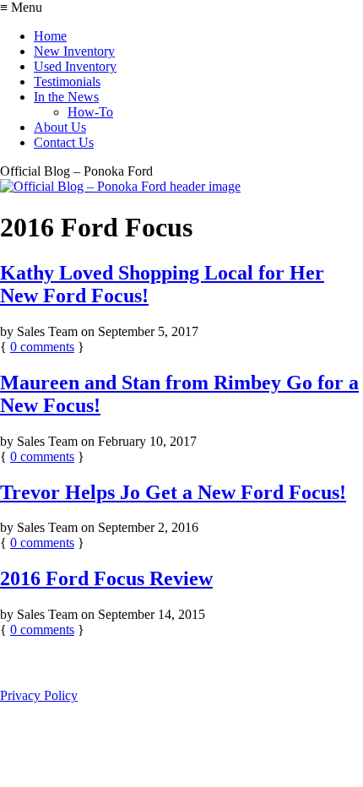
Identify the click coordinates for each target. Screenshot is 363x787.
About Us (60, 127)
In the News (66, 97)
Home (50, 36)
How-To (90, 112)
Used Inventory (75, 66)
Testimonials (67, 81)
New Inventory (74, 51)
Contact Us (64, 142)
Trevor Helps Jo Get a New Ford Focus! (173, 492)
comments (42, 346)
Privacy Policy (39, 695)
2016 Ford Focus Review (106, 578)
